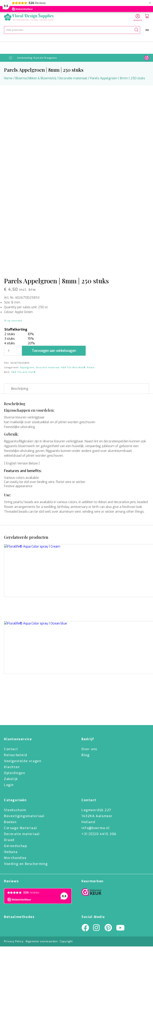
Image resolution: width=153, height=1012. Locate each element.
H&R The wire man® (23, 372)
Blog (85, 755)
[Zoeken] (136, 30)
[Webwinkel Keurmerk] (91, 893)
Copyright (66, 941)
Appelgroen (27, 367)
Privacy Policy (14, 941)
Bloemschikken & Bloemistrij (35, 78)
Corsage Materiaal (20, 828)
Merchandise (15, 858)
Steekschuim (15, 810)
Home (8, 78)
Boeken (10, 822)
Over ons (89, 749)
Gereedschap (15, 846)
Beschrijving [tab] (19, 389)
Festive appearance (18, 486)
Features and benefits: (23, 470)
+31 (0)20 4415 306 (99, 834)
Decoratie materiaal (73, 78)
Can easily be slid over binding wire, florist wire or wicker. (45, 482)
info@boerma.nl (95, 828)
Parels (91, 367)
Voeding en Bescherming (26, 864)
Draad (9, 840)
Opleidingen (14, 773)
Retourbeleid (15, 755)
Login (9, 785)
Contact (11, 749)
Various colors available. (21, 478)
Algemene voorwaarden (42, 941)
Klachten (12, 767)
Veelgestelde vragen (22, 761)
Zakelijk (11, 779)
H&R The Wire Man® (73, 367)
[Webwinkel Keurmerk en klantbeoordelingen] (146, 57)
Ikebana (11, 852)
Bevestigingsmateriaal (24, 816)
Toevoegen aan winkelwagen (54, 350)
